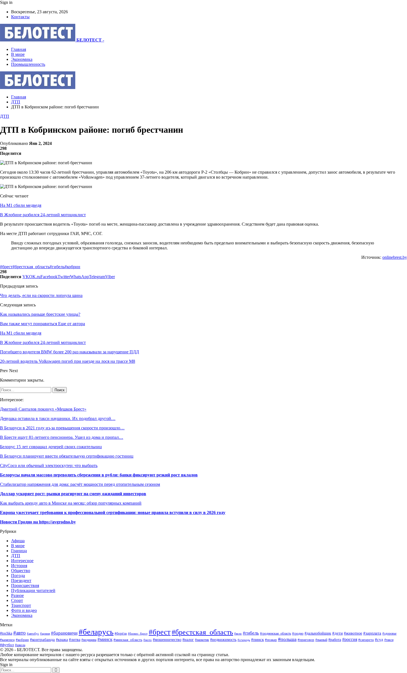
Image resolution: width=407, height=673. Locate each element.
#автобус (33, 633)
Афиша (18, 540)
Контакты (20, 16)
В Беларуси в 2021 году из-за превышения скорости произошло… (62, 428)
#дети (337, 633)
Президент (21, 580)
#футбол (7, 645)
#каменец (7, 640)
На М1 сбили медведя (20, 205)
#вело (238, 633)
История (19, 565)
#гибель (57, 266)
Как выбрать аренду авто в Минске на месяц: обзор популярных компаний (70, 503)
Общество (20, 570)
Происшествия (25, 585)
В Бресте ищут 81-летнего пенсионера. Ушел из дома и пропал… (61, 437)
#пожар (271, 640)
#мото (147, 639)
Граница (19, 550)
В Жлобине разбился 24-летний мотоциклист (43, 214)
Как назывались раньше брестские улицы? (40, 314)
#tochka (6, 633)
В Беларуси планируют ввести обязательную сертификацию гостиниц (66, 456)
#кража (62, 639)
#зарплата (372, 633)
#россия (349, 639)
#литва (74, 640)
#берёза (121, 633)
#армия (45, 633)
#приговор (306, 640)
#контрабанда (42, 639)
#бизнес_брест (138, 633)
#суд (379, 639)
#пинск (257, 639)
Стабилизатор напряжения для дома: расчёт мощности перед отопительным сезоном (80, 484)
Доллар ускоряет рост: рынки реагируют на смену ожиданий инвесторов (73, 493)
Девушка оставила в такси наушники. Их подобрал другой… (57, 418)
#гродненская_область (275, 633)
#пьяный (321, 640)
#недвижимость (223, 639)
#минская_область (128, 640)
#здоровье (389, 633)
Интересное (22, 560)
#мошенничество (167, 639)
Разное (17, 595)
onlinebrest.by (394, 257)
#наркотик (202, 640)
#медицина (88, 640)
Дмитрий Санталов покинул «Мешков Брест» (43, 409)
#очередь (244, 639)
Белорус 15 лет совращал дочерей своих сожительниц (51, 446)
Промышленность (28, 64)
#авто (19, 633)
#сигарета (366, 640)
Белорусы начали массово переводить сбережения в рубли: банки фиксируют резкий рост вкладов (99, 475)
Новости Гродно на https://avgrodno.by (38, 522)
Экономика (21, 59)
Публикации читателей (33, 590)
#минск (104, 639)
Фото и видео (24, 610)
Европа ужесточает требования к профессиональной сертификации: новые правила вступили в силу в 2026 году (112, 512)
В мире (18, 54)
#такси (388, 640)
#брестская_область (31, 266)
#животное (353, 633)
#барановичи (64, 633)
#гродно (297, 633)
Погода (18, 575)
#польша (287, 639)
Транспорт (21, 605)
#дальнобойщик (318, 633)
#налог (188, 640)
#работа (334, 639)
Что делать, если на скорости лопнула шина (41, 295)
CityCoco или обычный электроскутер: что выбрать (48, 465)
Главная (18, 49)
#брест (6, 266)
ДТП (4, 116)
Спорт (17, 600)
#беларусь (96, 631)
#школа (20, 645)
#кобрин (72, 266)
